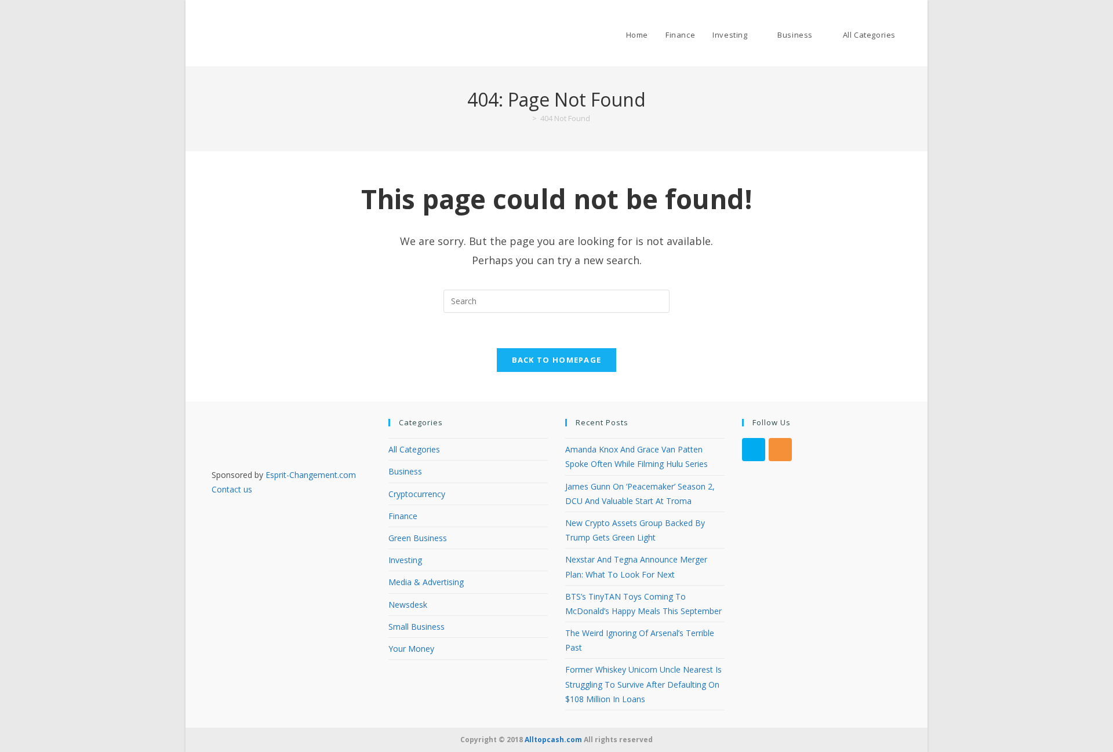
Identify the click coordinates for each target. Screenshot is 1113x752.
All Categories (414, 449)
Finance (402, 515)
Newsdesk (407, 604)
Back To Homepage (557, 360)
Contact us (232, 489)
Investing (405, 559)
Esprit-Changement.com (310, 474)
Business (405, 471)
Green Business (417, 537)
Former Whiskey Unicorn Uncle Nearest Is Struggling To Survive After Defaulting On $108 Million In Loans (643, 684)
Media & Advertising (426, 581)
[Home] (526, 118)
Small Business (416, 626)
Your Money (411, 648)
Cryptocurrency (416, 493)
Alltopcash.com (553, 739)
